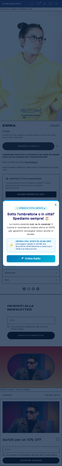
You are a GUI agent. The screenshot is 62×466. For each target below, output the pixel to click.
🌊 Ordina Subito (31, 258)
